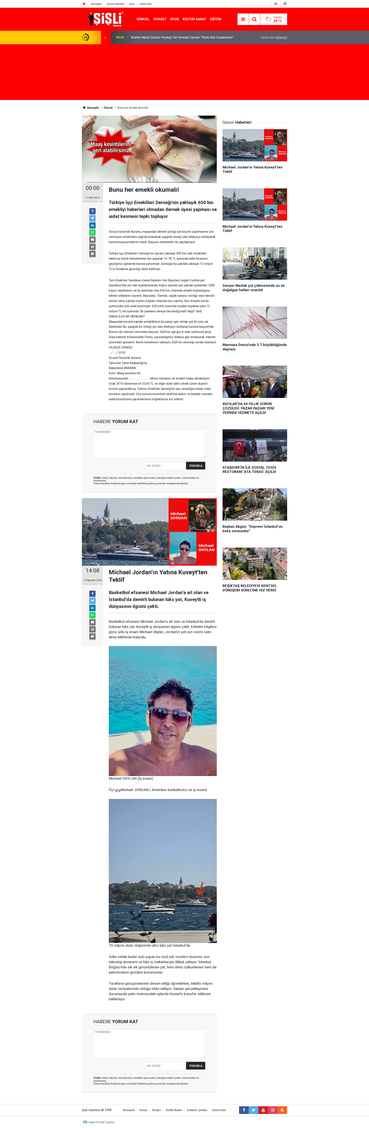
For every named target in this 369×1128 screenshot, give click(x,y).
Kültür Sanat (194, 19)
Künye (143, 1110)
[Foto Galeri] (285, 4)
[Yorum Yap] (92, 254)
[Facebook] (92, 211)
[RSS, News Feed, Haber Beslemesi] (282, 1110)
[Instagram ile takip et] (273, 1110)
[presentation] (96, 37)
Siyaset (159, 19)
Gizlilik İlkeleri (174, 1110)
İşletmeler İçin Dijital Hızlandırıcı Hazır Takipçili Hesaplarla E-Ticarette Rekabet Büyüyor (177, 37)
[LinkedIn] (92, 225)
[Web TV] (276, 4)
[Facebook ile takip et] (244, 1110)
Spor (174, 19)
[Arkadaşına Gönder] (92, 240)
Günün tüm (274, 37)
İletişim (156, 1110)
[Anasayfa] (84, 4)
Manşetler (96, 4)
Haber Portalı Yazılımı (101, 1122)
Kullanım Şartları (197, 1110)
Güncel (143, 19)
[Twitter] (92, 218)
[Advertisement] (184, 73)
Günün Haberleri (115, 4)
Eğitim (215, 19)
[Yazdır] (92, 247)
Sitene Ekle (146, 4)
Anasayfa (129, 1110)
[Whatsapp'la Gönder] (92, 232)
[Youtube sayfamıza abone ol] (263, 1110)
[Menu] (243, 19)
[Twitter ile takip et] (253, 1110)
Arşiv (132, 4)
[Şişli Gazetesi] (105, 19)
